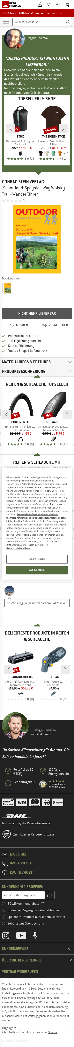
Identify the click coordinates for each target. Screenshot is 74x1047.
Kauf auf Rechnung (21, 346)
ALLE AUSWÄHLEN (37, 570)
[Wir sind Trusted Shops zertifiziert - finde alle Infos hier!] (43, 784)
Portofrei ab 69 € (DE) (23, 336)
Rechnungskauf (24, 782)
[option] (37, 239)
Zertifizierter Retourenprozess (34, 834)
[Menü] (6, 21)
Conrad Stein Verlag (23, 181)
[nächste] (63, 128)
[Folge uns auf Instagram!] (8, 936)
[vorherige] (10, 128)
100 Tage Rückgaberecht (24, 341)
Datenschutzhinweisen (18, 548)
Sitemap (53, 1032)
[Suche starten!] (68, 22)
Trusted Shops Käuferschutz (27, 351)
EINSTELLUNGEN (37, 559)
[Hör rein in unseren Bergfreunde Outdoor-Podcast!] (38, 936)
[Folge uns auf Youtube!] (24, 936)
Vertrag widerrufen (20, 971)
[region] (37, 523)
